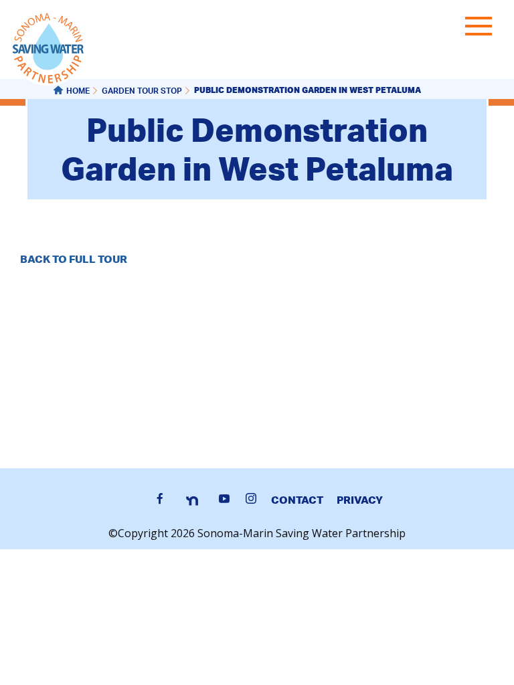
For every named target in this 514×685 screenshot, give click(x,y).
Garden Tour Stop (142, 92)
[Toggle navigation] (481, 28)
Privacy (360, 499)
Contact (297, 499)
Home (78, 92)
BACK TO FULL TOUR (73, 259)
